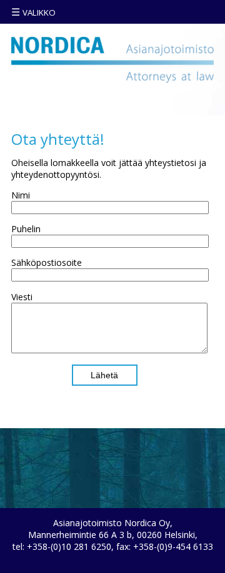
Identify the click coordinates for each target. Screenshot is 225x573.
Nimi (20, 195)
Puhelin (26, 229)
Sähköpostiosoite (46, 262)
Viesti (21, 297)
